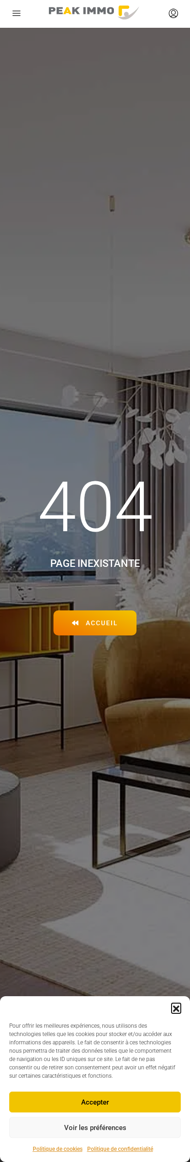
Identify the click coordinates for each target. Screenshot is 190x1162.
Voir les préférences (95, 1128)
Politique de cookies (58, 1149)
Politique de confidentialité (120, 1149)
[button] (176, 1007)
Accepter (95, 1102)
